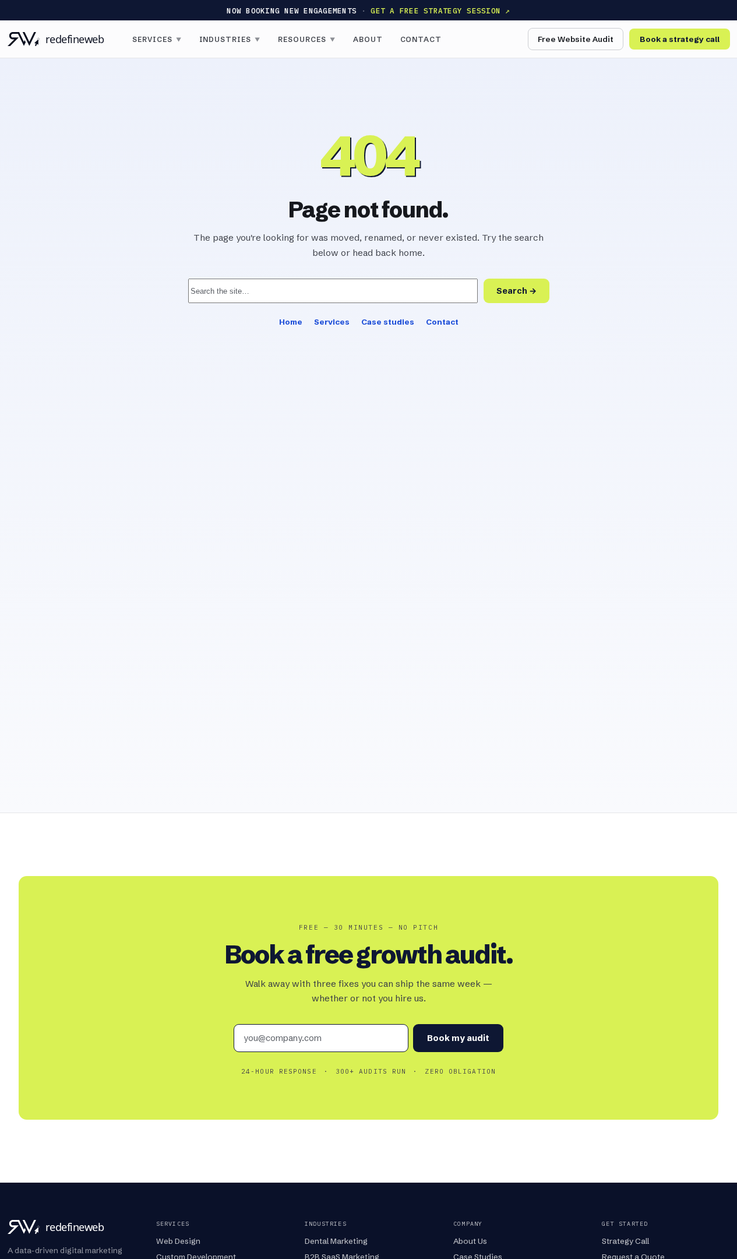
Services (157, 39)
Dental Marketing (336, 1241)
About (368, 39)
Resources (307, 39)
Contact (421, 39)
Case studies (387, 321)
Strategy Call (625, 1241)
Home (290, 321)
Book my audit (458, 1038)
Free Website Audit (575, 39)
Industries (230, 39)
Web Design (178, 1241)
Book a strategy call (680, 39)
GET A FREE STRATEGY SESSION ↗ (440, 10)
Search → (516, 291)
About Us (470, 1241)
